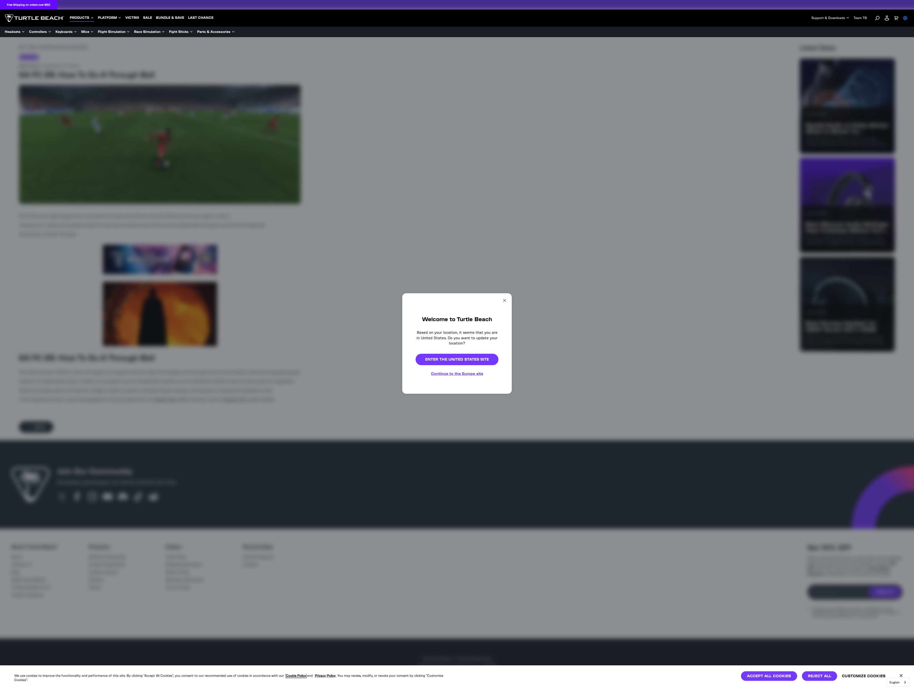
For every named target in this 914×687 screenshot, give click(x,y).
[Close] (901, 675)
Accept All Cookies (769, 676)
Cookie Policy (296, 676)
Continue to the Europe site (457, 373)
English (894, 682)
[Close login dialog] (501, 454)
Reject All (819, 676)
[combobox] (898, 682)
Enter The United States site (457, 359)
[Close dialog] (504, 300)
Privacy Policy (325, 676)
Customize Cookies (863, 676)
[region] (457, 676)
